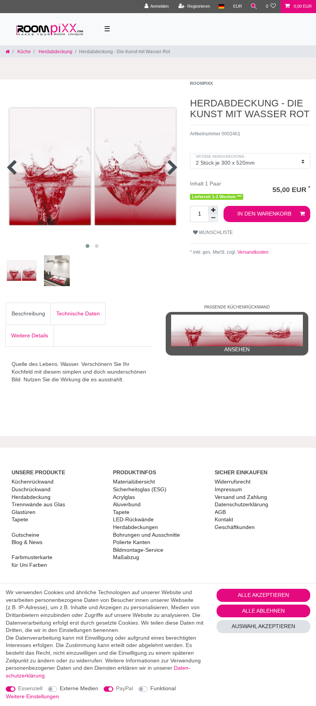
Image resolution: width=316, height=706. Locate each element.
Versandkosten (252, 252)
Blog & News (27, 542)
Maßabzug (126, 557)
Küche (23, 51)
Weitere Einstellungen (32, 696)
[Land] (221, 6)
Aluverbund (127, 504)
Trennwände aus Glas (38, 504)
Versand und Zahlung (241, 497)
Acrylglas (124, 497)
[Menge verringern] (213, 218)
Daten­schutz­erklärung (241, 504)
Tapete (20, 519)
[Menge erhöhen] (213, 210)
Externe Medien (79, 688)
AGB (220, 512)
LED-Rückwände (133, 519)
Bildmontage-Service (138, 550)
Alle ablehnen (263, 611)
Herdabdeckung (54, 51)
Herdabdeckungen (135, 527)
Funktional (163, 688)
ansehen (237, 349)
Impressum (228, 489)
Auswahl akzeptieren (263, 626)
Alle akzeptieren (263, 595)
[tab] (28, 314)
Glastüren (23, 512)
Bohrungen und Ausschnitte (146, 535)
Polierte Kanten (131, 542)
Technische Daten (78, 313)
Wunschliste (215, 232)
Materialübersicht (134, 482)
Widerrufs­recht (232, 482)
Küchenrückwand (33, 482)
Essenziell (30, 688)
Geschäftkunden (235, 527)
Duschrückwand (31, 489)
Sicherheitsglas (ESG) (139, 489)
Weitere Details (29, 335)
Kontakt (224, 519)
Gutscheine (25, 535)
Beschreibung (28, 313)
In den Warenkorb (264, 214)
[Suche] (254, 6)
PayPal (124, 688)
